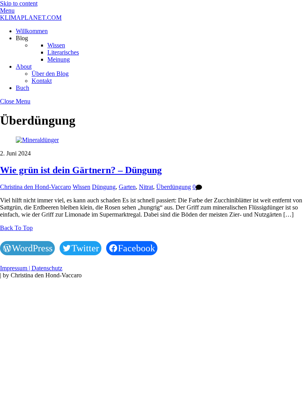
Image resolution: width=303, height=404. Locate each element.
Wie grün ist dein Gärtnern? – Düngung (81, 170)
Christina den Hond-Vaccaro (35, 186)
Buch (22, 87)
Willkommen (32, 31)
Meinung (58, 59)
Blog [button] (22, 38)
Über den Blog (50, 73)
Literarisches (63, 52)
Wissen (56, 45)
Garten (127, 186)
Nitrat (146, 186)
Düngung (104, 186)
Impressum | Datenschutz (31, 268)
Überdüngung (173, 186)
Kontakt (42, 80)
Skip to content (18, 3)
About (24, 66)
